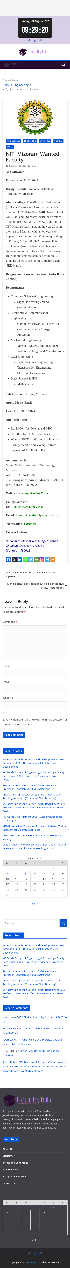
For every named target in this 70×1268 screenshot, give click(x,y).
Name (6, 666)
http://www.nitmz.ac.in (28, 506)
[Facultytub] (6, 65)
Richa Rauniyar (11, 1028)
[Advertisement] (35, 8)
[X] (14, 559)
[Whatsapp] (25, 559)
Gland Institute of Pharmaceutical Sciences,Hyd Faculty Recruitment (35, 585)
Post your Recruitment (15, 1176)
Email (6, 682)
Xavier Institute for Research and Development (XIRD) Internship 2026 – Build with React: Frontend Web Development (33, 763)
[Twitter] (30, 559)
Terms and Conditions (15, 1162)
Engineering (30, 141)
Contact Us (9, 1183)
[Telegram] (47, 559)
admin (33, 166)
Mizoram (58, 141)
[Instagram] (41, 559)
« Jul (34, 903)
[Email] (36, 559)
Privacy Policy (10, 1169)
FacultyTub (34, 1262)
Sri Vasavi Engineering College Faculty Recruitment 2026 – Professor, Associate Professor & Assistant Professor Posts (35, 807)
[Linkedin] (19, 559)
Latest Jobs (45, 141)
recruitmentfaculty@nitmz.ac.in (38, 515)
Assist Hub (9, 1062)
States (10, 147)
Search (63, 923)
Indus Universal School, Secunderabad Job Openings (31, 574)
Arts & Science (13, 141)
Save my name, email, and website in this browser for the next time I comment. (35, 722)
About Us (8, 1149)
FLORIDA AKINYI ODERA (16, 1039)
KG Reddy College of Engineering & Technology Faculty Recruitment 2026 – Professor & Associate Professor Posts (33, 776)
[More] (52, 559)
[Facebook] (8, 559)
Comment (10, 622)
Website (8, 698)
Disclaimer (8, 1155)
